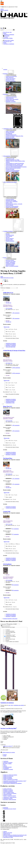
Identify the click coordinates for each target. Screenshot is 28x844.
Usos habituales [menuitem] (9, 133)
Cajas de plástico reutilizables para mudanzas (12, 783)
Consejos (5, 765)
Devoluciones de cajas (10, 639)
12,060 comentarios (16, 367)
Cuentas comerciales (7, 788)
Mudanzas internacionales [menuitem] (11, 134)
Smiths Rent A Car (8, 292)
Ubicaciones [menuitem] (6, 35)
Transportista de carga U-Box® (9, 808)
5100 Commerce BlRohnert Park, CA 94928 (8, 471)
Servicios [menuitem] (8, 237)
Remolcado (5, 94)
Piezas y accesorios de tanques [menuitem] (12, 266)
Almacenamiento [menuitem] (6, 156)
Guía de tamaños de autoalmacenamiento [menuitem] (14, 165)
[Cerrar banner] (1, 1)
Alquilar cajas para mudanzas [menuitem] (12, 207)
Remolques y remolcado (11, 345)
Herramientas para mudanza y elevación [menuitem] (14, 203)
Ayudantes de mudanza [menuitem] (8, 231)
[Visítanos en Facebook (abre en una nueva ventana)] (4, 811)
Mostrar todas (6, 326)
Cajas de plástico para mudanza (12, 641)
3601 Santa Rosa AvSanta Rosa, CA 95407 (8, 360)
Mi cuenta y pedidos (7, 763)
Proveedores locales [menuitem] (10, 235)
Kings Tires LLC (7, 406)
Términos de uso (6, 833)
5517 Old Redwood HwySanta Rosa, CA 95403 (8, 577)
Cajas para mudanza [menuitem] (10, 199)
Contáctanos (5, 761)
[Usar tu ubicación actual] (7, 624)
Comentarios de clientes (8, 769)
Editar (2, 276)
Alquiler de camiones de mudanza (10, 774)
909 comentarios (15, 584)
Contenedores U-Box (10, 402)
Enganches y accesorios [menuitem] (10, 81)
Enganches (7, 637)
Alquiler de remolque (7, 777)
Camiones (7, 629)
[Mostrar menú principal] (2, 12)
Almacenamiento (14, 156)
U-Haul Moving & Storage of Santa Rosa (14, 350)
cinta (12, 705)
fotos (7, 301)
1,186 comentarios (15, 312)
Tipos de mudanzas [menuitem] (10, 238)
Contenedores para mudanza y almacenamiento (14, 780)
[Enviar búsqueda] (14, 30)
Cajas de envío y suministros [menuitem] (11, 201)
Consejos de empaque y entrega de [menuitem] (14, 135)
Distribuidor (5, 807)
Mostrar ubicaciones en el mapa (7, 277)
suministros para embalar (19, 705)
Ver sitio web (8, 302)
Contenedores (17, 128)
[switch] (14, 280)
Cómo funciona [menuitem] (9, 236)
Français (5, 754)
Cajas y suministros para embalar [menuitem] (10, 182)
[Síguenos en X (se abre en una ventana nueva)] (4, 819)
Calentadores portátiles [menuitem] (10, 263)
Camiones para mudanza (11, 344)
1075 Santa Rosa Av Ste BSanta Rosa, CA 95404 (8, 418)
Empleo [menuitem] (4, 33)
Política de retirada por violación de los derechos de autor (15, 835)
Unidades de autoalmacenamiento (10, 782)
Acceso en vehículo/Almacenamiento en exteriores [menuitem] (16, 166)
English (4, 755)
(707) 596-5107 (9, 474)
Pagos (4, 764)
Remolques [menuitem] (5, 73)
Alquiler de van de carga (8, 776)
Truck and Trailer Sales (10, 346)
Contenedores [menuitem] (8, 128)
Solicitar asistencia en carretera (8, 752)
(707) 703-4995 (9, 308)
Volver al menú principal (11, 75)
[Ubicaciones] (5, 28)
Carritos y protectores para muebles (10, 779)
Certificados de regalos (8, 798)
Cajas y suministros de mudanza (9, 793)
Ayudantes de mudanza (18, 231)
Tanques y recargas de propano (9, 795)
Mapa (7, 281)
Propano (9, 257)
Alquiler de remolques (7, 778)
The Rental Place (7, 458)
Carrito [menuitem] (6, 37)
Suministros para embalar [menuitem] (11, 200)
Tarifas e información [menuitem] (10, 131)
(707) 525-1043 (9, 420)
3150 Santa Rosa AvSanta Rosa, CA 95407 (8, 305)
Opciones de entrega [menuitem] (10, 132)
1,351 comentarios (15, 478)
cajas (9, 705)
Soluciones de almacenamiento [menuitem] (12, 206)
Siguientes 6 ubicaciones (12, 618)
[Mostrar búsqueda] (4, 28)
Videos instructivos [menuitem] (10, 77)
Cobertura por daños (7, 794)
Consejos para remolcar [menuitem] (10, 78)
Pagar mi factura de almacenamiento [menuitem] (13, 167)
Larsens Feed (6, 511)
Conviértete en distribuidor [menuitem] (8, 34)
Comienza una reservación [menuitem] (11, 76)
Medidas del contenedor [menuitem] (11, 138)
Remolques (11, 73)
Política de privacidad (7, 832)
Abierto (2, 9)
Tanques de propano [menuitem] (10, 264)
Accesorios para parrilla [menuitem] (10, 261)
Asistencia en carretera (7, 762)
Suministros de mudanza (11, 343)
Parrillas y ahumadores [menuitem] (10, 262)
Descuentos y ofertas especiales (9, 799)
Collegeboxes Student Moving (9, 797)
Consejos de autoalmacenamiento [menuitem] (12, 170)
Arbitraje (5, 831)
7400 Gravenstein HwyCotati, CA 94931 (8, 521)
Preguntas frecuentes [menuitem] (10, 79)
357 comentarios (15, 528)
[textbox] (14, 624)
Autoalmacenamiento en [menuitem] (12, 159)
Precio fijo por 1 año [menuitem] (7, 32)
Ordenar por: (3, 287)
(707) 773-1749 (9, 524)
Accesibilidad (6, 768)
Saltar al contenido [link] (4, 10)
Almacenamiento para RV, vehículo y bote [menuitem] (14, 164)
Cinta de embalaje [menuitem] (9, 205)
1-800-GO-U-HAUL (8, 746)
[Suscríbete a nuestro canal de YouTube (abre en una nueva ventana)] (4, 821)
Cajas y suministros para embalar (10, 196)
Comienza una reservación (11, 96)
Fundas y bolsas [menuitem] (9, 202)
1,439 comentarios (15, 425)
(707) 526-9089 (9, 580)
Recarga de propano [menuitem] (10, 260)
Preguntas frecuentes (7, 767)
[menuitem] (16, 96)
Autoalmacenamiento (10, 401)
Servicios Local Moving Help (9, 728)
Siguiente (5, 618)
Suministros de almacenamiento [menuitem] (12, 171)
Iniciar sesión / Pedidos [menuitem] (8, 38)
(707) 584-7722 (9, 363)
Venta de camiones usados (8, 792)
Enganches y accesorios (8, 789)
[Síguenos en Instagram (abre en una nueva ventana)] (4, 813)
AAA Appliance (7, 564)
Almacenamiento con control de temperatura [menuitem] (15, 163)
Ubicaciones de (8, 837)
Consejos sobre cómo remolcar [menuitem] (12, 99)
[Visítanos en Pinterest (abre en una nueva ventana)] (4, 815)
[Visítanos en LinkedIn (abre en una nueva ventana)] (4, 817)
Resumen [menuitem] (8, 233)
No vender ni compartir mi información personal (13, 836)
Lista (7, 280)
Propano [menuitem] (5, 257)
